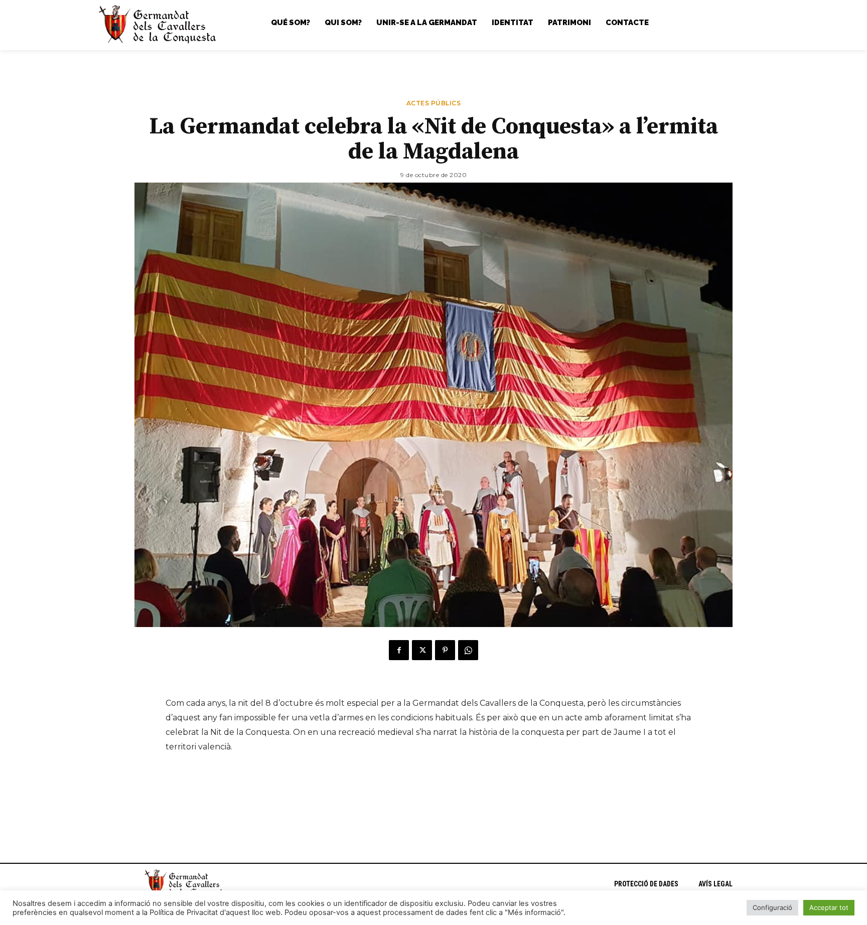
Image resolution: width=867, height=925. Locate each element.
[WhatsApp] (468, 650)
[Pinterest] (445, 650)
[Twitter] (422, 650)
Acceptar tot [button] (828, 907)
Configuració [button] (772, 907)
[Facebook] (399, 650)
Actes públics (433, 103)
